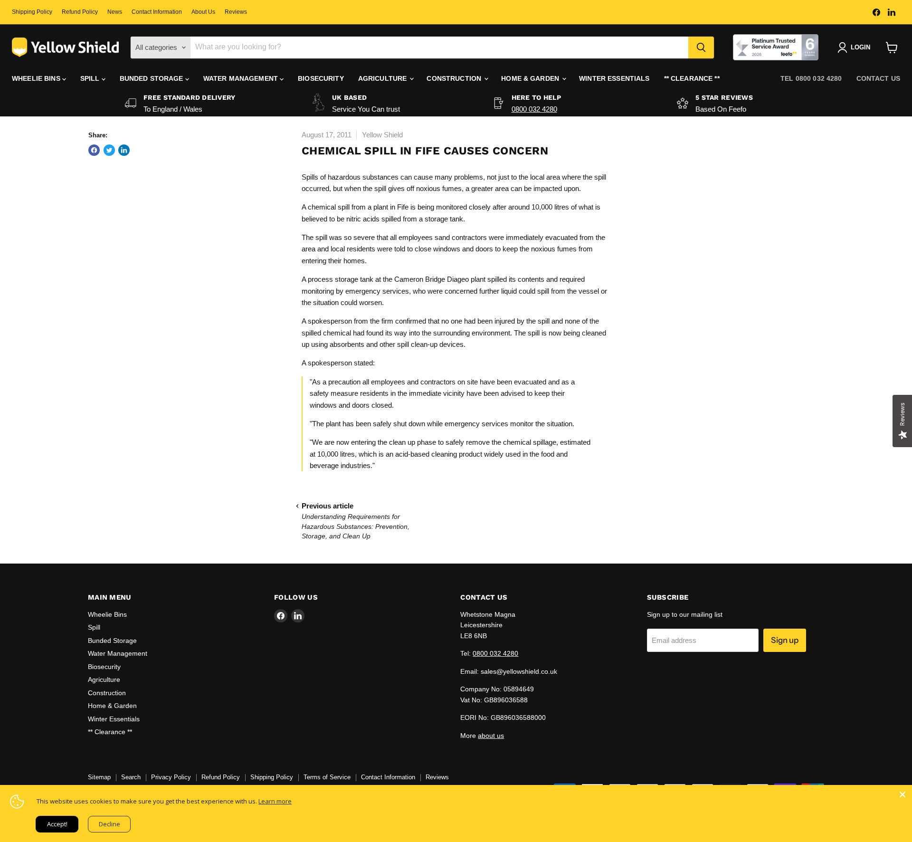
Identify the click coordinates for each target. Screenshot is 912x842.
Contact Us (878, 78)
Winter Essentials (614, 78)
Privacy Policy (171, 777)
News (114, 12)
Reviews (236, 12)
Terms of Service (327, 777)
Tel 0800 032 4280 (811, 78)
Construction (455, 78)
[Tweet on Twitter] (109, 150)
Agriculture (383, 78)
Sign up (784, 640)
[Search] (701, 47)
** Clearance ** (692, 78)
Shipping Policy (32, 12)
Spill (91, 78)
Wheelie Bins (37, 78)
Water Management (241, 78)
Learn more (275, 801)
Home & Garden (531, 78)
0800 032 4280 (534, 109)
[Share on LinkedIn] (124, 150)
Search (131, 777)
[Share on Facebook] (94, 150)
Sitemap (99, 777)
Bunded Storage (152, 78)
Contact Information (157, 12)
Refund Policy (80, 12)
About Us (203, 12)
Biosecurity (321, 78)
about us (491, 735)
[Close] (902, 794)
